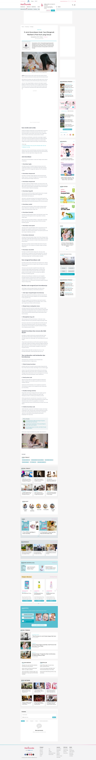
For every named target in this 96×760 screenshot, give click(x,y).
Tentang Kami (65, 748)
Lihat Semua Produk (53, 576)
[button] (55, 507)
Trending (35, 9)
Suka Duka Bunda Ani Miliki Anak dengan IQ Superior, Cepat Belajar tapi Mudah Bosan (35, 421)
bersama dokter (25, 459)
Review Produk (51, 754)
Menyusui (41, 750)
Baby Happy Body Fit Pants (26, 593)
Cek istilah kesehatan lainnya (67, 274)
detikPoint (58, 754)
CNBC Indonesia (71, 751)
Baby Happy (24, 592)
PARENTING (34, 6)
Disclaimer (65, 751)
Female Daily (71, 754)
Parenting (27, 26)
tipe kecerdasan (25, 462)
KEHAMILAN (22, 6)
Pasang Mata (58, 750)
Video (39, 9)
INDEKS (59, 6)
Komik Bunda (30, 9)
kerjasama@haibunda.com (64, 1)
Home (23, 26)
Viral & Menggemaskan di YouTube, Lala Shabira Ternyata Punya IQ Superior (36, 428)
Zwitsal (35, 592)
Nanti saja (48, 10)
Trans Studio (58, 757)
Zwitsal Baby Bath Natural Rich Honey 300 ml (38, 594)
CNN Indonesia (71, 750)
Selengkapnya (54, 562)
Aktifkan (53, 10)
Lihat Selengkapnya (66, 129)
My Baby (47, 592)
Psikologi (31, 26)
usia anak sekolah (41, 462)
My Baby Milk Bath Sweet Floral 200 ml (50, 594)
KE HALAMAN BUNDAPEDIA (38, 625)
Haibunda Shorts (23, 9)
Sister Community (63, 132)
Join (73, 107)
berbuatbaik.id (59, 748)
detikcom (70, 748)
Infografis (50, 751)
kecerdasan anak (48, 459)
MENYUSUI (29, 6)
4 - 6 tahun (32, 462)
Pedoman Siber (65, 750)
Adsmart (58, 751)
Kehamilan (41, 748)
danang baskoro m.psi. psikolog (37, 459)
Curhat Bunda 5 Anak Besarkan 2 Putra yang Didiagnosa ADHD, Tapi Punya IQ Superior (36, 424)
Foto (49, 748)
